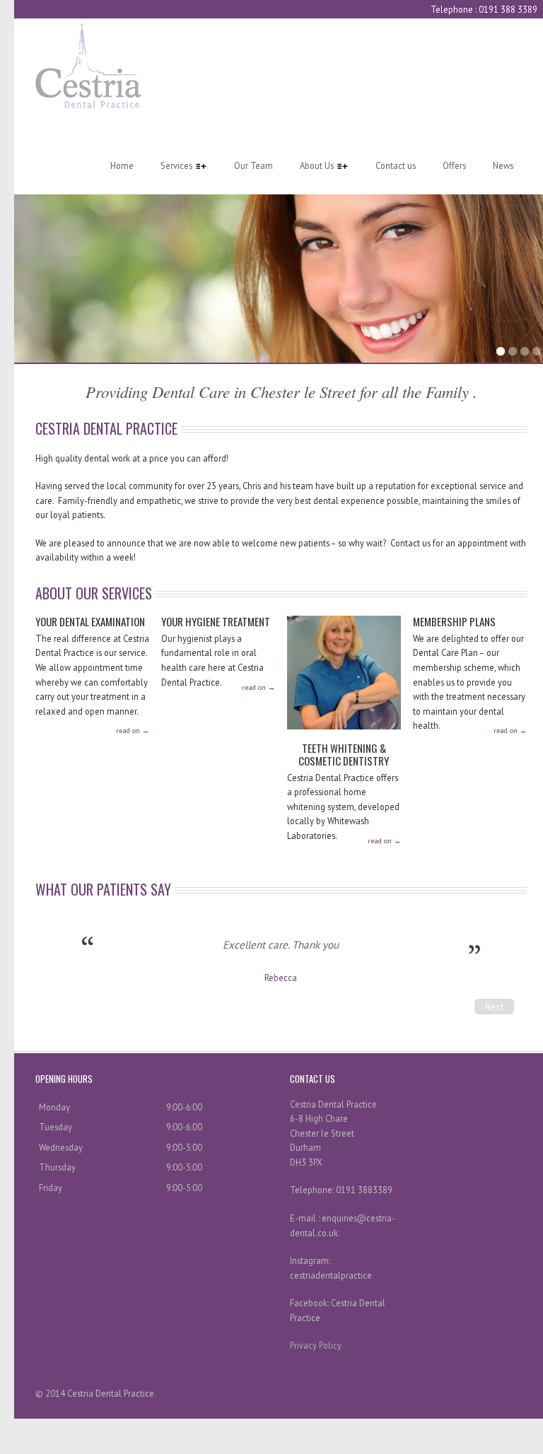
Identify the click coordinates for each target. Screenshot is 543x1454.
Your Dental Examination (90, 621)
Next (494, 1006)
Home (122, 165)
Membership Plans (454, 621)
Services (169, 165)
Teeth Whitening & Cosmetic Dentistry (343, 754)
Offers (454, 165)
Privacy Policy (315, 1345)
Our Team (253, 165)
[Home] (88, 104)
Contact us (395, 165)
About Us (310, 165)
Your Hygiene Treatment (215, 621)
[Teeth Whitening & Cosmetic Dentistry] (344, 735)
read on (132, 730)
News (503, 165)
